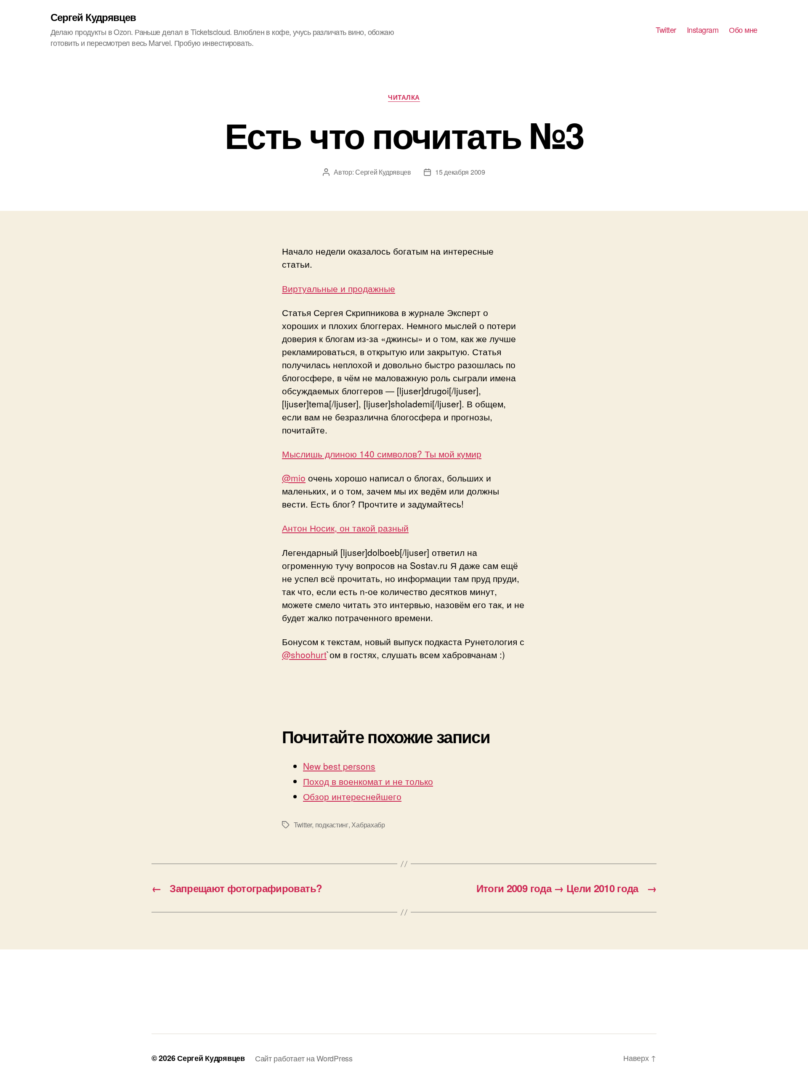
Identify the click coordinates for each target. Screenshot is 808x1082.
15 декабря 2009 (460, 172)
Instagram (703, 30)
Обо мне (743, 30)
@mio (294, 477)
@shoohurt (304, 654)
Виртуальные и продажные (338, 288)
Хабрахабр (368, 824)
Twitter (666, 30)
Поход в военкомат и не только (368, 781)
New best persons (339, 766)
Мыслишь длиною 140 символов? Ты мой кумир (381, 453)
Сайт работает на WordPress (304, 1058)
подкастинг (331, 824)
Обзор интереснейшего (352, 796)
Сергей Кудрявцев (93, 17)
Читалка (404, 97)
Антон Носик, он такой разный (345, 527)
